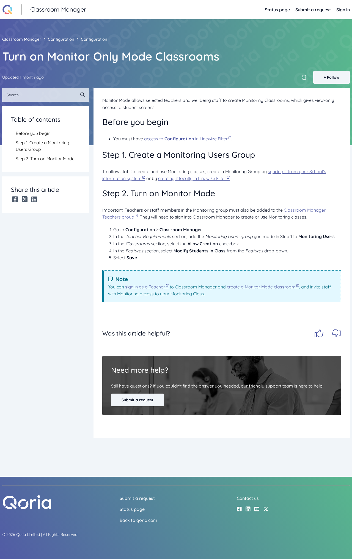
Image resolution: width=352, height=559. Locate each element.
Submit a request (313, 9)
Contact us (248, 498)
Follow (333, 77)
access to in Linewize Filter (186, 138)
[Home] (27, 508)
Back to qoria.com (138, 520)
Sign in (343, 9)
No (336, 333)
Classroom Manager (21, 39)
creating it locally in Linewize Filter (192, 178)
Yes (319, 333)
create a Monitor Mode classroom (261, 287)
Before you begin (33, 133)
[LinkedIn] (34, 199)
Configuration (61, 39)
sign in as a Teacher (145, 287)
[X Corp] (25, 199)
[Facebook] (15, 199)
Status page (277, 9)
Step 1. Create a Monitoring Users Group (42, 146)
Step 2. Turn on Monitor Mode (45, 158)
